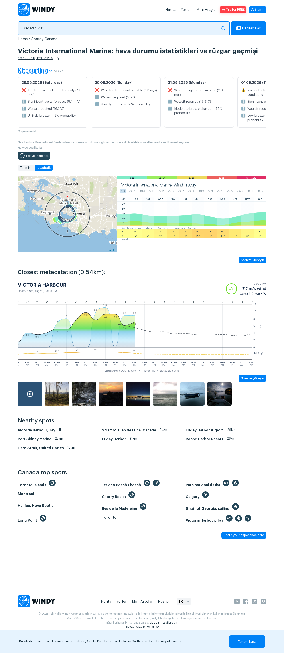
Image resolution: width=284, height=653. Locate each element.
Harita (170, 10)
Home (23, 39)
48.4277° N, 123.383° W (35, 58)
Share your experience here (244, 535)
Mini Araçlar (206, 10)
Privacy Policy (133, 627)
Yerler (186, 10)
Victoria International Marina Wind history (159, 185)
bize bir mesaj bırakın (163, 622)
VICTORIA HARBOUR (42, 285)
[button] (57, 58)
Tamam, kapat (247, 641)
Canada (51, 39)
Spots (36, 39)
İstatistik (44, 167)
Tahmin (25, 167)
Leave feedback (37, 155)
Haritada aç (251, 28)
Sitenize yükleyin (252, 260)
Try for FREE (235, 9)
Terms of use (151, 627)
